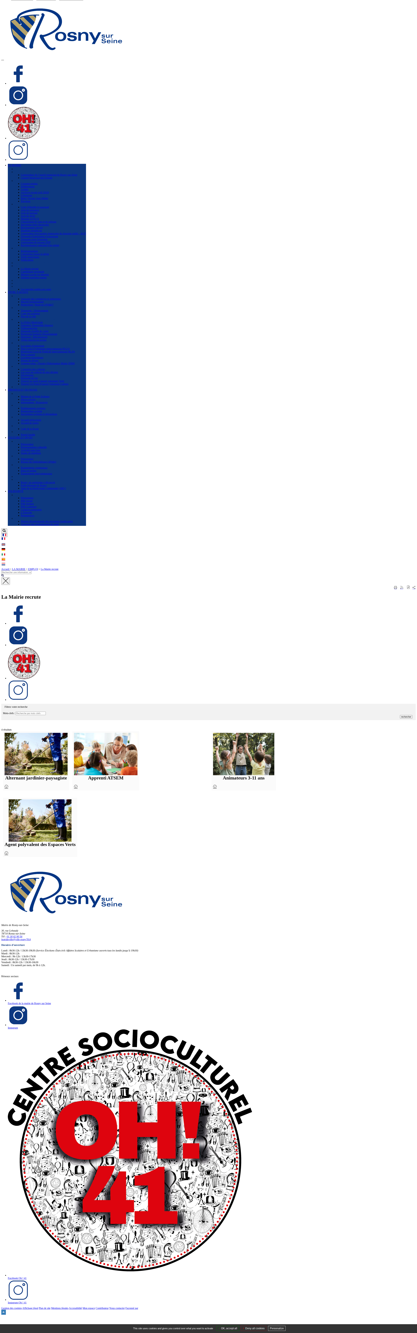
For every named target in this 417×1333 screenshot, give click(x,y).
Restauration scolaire (31, 411)
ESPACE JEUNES (24, 425)
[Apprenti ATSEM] (76, 787)
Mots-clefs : (9, 713)
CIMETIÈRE (21, 386)
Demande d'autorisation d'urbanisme (39, 236)
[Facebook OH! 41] (24, 138)
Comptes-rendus (29, 183)
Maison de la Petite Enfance (35, 396)
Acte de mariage (29, 213)
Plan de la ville (28, 316)
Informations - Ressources (34, 402)
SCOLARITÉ (21, 405)
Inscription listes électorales (35, 224)
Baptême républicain (31, 230)
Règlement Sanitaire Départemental (39, 334)
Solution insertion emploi (34, 277)
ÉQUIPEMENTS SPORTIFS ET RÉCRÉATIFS (39, 464)
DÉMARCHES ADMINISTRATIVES (34, 204)
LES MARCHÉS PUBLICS (29, 286)
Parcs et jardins (28, 470)
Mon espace (89, 1308)
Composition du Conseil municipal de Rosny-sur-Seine (49, 174)
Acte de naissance (30, 210)
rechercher (406, 717)
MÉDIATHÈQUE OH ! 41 (28, 456)
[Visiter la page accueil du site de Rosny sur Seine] (66, 56)
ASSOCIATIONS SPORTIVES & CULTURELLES (42, 476)
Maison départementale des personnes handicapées (47, 521)
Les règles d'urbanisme (32, 345)
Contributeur (102, 1308)
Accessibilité (75, 1308)
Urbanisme (26, 195)
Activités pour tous (30, 450)
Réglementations (29, 251)
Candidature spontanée (32, 271)
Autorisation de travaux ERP (35, 242)
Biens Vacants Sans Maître (34, 198)
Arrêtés (24, 189)
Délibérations (28, 186)
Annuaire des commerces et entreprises (41, 298)
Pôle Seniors (27, 503)
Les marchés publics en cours (36, 289)
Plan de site (44, 1308)
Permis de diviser (29, 360)
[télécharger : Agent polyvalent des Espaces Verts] (40, 820)
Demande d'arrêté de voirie (35, 331)
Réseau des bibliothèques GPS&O (38, 461)
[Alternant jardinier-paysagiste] (6, 787)
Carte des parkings (30, 313)
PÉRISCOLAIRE (23, 417)
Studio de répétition (31, 453)
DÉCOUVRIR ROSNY (27, 169)
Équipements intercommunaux (36, 473)
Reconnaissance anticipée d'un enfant (40, 245)
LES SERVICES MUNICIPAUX (32, 262)
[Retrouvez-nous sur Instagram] (18, 105)
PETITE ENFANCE (25, 393)
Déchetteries (27, 375)
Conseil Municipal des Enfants (36, 177)
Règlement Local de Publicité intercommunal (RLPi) (48, 351)
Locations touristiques (32, 357)
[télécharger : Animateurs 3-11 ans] (243, 754)
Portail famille (28, 434)
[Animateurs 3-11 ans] (215, 787)
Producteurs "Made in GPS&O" (37, 304)
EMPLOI (19, 265)
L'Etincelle (26, 512)
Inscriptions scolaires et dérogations (39, 414)
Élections (25, 201)
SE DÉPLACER (23, 307)
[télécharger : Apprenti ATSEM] (105, 754)
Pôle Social (26, 500)
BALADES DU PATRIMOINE (31, 479)
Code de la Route (30, 428)
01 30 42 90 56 (14, 936)
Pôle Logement (28, 506)
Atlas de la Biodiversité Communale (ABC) (43, 488)
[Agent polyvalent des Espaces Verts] (6, 853)
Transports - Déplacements (34, 310)
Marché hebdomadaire (32, 301)
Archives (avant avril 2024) (35, 192)
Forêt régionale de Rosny (34, 485)
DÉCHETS (20, 366)
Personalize (277, 1328)
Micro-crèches (28, 399)
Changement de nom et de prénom (38, 221)
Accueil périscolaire (31, 420)
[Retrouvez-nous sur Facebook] (18, 83)
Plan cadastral (28, 354)
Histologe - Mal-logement (34, 337)
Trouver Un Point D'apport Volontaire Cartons (44, 384)
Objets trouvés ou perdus (33, 340)
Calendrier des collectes (33, 369)
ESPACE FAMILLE (25, 431)
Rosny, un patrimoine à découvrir (38, 482)
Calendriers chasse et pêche (35, 254)
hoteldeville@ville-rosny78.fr (16, 939)
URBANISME (22, 342)
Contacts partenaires (31, 509)
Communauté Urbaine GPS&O (30, 280)
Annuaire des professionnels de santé (40, 524)
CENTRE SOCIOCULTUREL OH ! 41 (35, 441)
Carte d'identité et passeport (35, 207)
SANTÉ (18, 518)
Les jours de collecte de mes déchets (39, 372)
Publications (27, 260)
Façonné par (131, 1308)
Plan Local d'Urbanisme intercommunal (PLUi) (45, 348)
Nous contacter (117, 1308)
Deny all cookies (255, 1328)
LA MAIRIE (18, 569)
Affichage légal (30, 1308)
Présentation (27, 444)
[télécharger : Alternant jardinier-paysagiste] (36, 754)
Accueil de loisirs (30, 423)
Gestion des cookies (11, 1308)
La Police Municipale (32, 322)
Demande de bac (29, 378)
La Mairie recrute (30, 268)
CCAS (17, 495)
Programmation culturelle (34, 447)
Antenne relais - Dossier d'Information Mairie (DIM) (48, 363)
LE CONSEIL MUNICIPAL (29, 171)
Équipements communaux (34, 467)
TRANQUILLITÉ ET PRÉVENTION (34, 319)
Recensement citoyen (32, 227)
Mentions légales (59, 1308)
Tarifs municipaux (30, 257)
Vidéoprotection (29, 328)
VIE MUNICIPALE (25, 248)
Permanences (27, 515)
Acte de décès (28, 216)
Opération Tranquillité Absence (37, 325)
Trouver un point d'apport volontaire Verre (42, 381)
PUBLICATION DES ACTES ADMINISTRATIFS (41, 180)
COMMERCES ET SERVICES (31, 296)
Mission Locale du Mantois (35, 274)
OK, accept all (228, 1328)
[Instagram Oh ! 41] (18, 159)
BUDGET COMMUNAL (28, 283)
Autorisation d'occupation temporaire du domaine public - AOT (53, 233)
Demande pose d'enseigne (34, 239)
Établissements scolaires (33, 408)
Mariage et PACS (30, 218)
